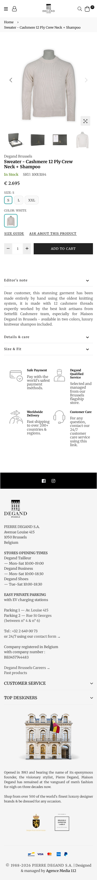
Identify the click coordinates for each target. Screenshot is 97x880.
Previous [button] (11, 80)
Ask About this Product (53, 233)
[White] (11, 220)
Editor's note (15, 280)
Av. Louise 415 (37, 610)
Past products (15, 673)
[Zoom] (85, 121)
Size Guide (14, 233)
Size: (9, 192)
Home (8, 22)
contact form (45, 636)
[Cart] (87, 8)
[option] (48, 84)
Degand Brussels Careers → (27, 667)
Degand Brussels (18, 156)
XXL (31, 200)
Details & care (16, 337)
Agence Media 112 (61, 870)
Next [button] (86, 80)
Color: (15, 210)
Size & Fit (13, 349)
